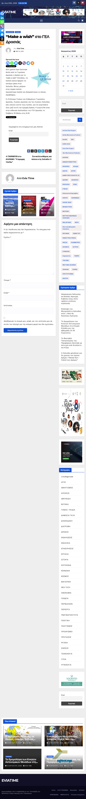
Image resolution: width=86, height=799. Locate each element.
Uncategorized (67, 477)
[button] (79, 20)
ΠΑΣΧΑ (65, 242)
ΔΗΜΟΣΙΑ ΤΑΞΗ (68, 515)
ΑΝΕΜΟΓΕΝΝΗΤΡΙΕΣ (69, 162)
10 (63, 71)
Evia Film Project (68, 148)
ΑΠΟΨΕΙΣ (65, 493)
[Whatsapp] (12, 63)
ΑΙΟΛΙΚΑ (65, 157)
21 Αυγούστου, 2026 (56, 766)
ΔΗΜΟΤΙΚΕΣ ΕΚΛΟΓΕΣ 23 (71, 175)
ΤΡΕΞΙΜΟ (66, 260)
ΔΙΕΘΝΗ (65, 180)
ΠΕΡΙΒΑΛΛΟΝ (67, 604)
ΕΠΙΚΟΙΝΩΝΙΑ (54, 794)
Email (10, 131)
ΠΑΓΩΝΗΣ (66, 233)
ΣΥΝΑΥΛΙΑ (66, 251)
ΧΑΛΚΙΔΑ (66, 269)
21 (81, 76)
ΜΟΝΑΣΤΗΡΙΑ (67, 207)
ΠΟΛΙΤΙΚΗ (65, 620)
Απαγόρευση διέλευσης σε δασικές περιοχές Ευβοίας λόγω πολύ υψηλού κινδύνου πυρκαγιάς (71, 298)
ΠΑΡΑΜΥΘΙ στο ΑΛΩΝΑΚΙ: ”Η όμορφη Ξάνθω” (15, 159)
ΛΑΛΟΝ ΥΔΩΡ (67, 202)
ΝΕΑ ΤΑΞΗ (65, 587)
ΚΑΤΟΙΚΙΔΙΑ (66, 565)
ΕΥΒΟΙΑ (65, 189)
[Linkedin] (2, 18)
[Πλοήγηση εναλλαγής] (41, 20)
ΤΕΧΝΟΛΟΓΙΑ (66, 654)
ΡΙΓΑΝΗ (64, 643)
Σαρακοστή (66, 256)
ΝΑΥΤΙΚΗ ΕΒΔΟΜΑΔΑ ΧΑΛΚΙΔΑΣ (70, 217)
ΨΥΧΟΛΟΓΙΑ (66, 665)
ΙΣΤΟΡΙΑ (64, 560)
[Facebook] (8, 63)
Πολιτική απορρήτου (77, 794)
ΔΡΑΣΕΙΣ (65, 532)
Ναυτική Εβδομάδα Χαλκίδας (69, 228)
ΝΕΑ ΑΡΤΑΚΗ (67, 222)
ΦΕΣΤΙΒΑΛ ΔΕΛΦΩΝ (69, 265)
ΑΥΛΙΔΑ (75, 166)
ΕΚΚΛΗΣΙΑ (66, 184)
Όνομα (7, 280)
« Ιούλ (70, 91)
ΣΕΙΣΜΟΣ (66, 247)
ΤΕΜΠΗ (76, 256)
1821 (72, 139)
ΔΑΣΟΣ (65, 171)
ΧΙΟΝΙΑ (74, 269)
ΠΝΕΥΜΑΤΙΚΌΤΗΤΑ (69, 615)
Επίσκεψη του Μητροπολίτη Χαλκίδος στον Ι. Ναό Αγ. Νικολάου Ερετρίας (62, 739)
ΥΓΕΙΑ (63, 659)
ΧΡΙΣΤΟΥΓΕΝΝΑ (68, 274)
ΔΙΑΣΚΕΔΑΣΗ (67, 521)
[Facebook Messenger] (16, 63)
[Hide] (1, 47)
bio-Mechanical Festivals (71, 153)
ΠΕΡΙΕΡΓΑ (65, 609)
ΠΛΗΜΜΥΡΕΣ (75, 242)
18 (68, 76)
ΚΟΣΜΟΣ (65, 576)
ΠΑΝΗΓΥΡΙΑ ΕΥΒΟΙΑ (69, 238)
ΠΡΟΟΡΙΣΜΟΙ (67, 632)
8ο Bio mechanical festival (71, 135)
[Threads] (20, 63)
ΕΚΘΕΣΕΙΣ (75, 180)
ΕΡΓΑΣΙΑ (65, 554)
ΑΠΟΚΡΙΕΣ (66, 166)
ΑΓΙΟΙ (63, 482)
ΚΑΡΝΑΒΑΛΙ (75, 198)
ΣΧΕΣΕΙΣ (64, 648)
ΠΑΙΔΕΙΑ (18, 32)
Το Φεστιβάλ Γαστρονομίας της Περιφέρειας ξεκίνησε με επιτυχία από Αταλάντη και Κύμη (71, 343)
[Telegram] (28, 63)
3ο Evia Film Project (69, 130)
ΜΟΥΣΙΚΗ (66, 211)
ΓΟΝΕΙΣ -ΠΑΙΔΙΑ (68, 510)
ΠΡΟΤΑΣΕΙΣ (66, 637)
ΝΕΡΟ (77, 222)
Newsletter (73, 790)
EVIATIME (9, 12)
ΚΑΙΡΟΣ (65, 198)
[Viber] (24, 63)
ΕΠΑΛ (75, 184)
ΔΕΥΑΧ (73, 171)
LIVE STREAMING (62, 790)
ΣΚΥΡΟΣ (75, 247)
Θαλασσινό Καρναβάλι (70, 193)
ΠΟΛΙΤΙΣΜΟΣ (66, 626)
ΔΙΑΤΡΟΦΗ (65, 526)
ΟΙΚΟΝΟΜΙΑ (66, 593)
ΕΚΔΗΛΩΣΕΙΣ (10, 32)
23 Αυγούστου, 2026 (14, 743)
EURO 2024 (66, 144)
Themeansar (27, 793)
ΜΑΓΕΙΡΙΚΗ (66, 582)
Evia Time (20, 48)
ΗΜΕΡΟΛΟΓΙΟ (64, 794)
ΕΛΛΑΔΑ (81, 790)
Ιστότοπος (8, 305)
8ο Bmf (65, 139)
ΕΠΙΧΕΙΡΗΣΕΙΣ (67, 549)
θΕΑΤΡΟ (65, 278)
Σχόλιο (7, 237)
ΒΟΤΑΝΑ (65, 504)
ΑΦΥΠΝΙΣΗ (66, 499)
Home (53, 790)
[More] (32, 63)
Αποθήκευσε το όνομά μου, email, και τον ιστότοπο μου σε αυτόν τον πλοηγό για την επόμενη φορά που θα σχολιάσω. (29, 322)
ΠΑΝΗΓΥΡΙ (76, 233)
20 (77, 76)
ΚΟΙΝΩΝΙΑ (65, 571)
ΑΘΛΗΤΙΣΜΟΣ (67, 488)
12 (72, 71)
